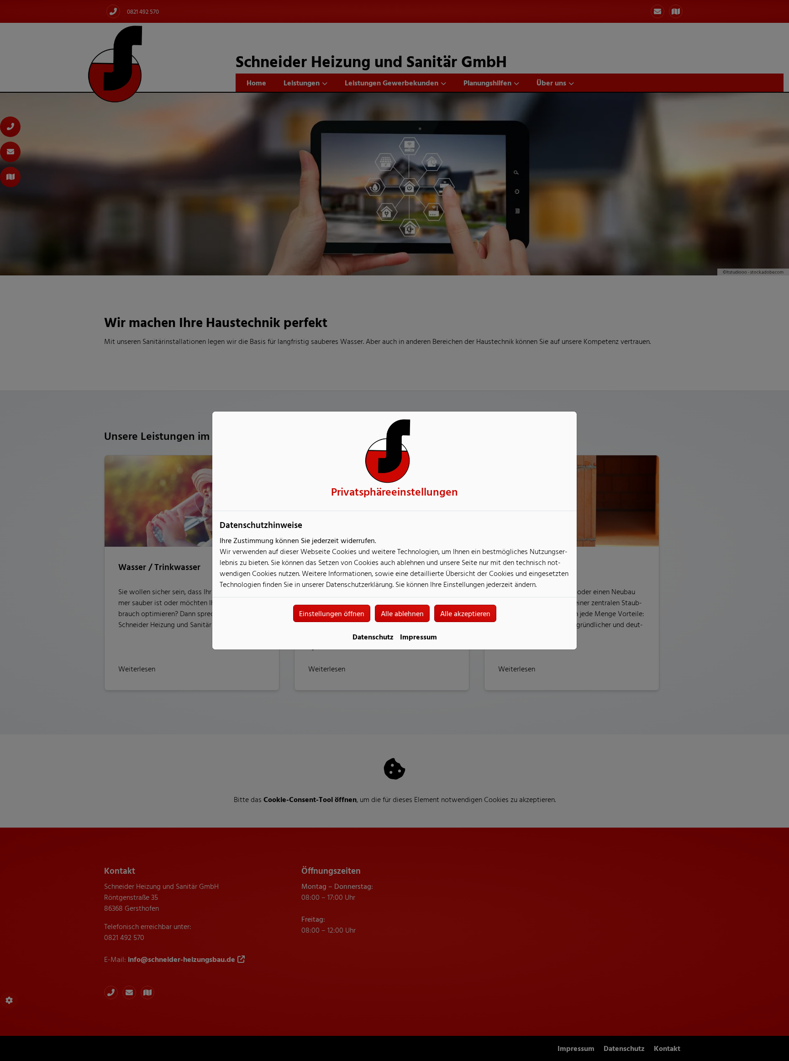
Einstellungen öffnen (331, 613)
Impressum (418, 636)
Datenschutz (373, 636)
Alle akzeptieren (465, 613)
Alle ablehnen (402, 613)
